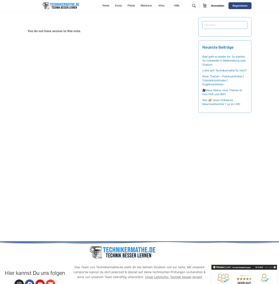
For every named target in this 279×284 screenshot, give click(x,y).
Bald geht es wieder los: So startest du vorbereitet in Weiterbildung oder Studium (224, 60)
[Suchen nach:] (224, 25)
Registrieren (239, 5)
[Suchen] (194, 5)
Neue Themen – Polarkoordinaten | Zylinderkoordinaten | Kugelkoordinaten (223, 80)
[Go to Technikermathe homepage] (61, 5)
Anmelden (217, 5)
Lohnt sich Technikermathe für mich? (224, 70)
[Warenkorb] (204, 5)
